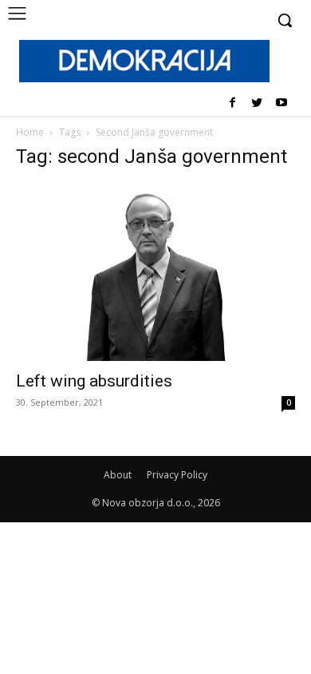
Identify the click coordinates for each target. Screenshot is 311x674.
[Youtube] (281, 103)
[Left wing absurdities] (155, 272)
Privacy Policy (177, 475)
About (118, 475)
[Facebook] (232, 103)
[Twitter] (256, 103)
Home (30, 132)
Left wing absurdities (94, 381)
